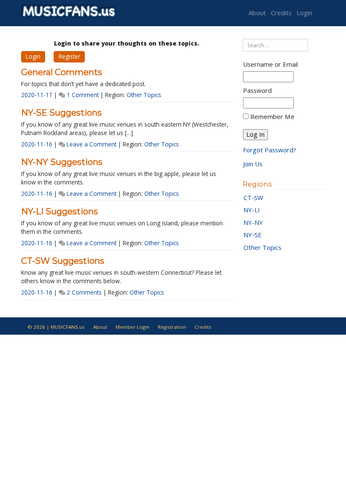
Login (304, 12)
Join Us (252, 164)
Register (69, 56)
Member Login (132, 327)
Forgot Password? (269, 150)
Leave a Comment (91, 144)
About (257, 12)
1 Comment (83, 95)
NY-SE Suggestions (61, 113)
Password (257, 91)
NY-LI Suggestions (59, 211)
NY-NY (253, 222)
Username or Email (270, 64)
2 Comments (84, 292)
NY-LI (251, 210)
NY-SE (252, 234)
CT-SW (253, 197)
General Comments (61, 72)
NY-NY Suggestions (62, 162)
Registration (172, 327)
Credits (281, 12)
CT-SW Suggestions (62, 261)
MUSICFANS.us (68, 327)
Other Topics (144, 95)
